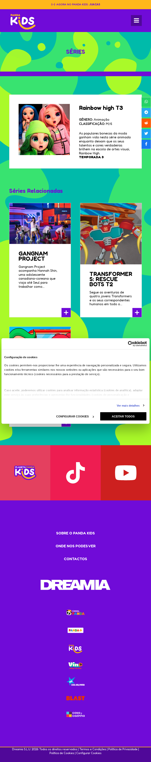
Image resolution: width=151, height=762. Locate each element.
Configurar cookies (72, 416)
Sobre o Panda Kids (75, 533)
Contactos (75, 559)
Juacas (94, 4)
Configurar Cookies (88, 753)
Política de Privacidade (123, 749)
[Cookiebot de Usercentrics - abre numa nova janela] (131, 344)
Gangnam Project (33, 256)
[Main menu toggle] (136, 20)
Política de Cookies (62, 753)
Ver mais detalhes (128, 405)
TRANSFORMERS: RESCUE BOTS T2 (110, 279)
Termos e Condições (92, 749)
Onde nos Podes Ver (76, 546)
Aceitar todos (123, 416)
